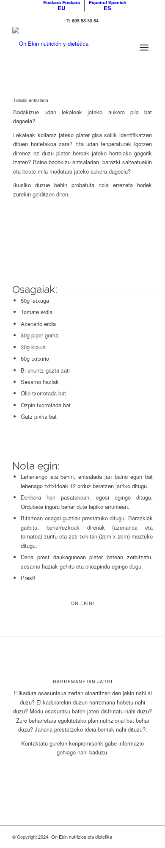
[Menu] (144, 43)
